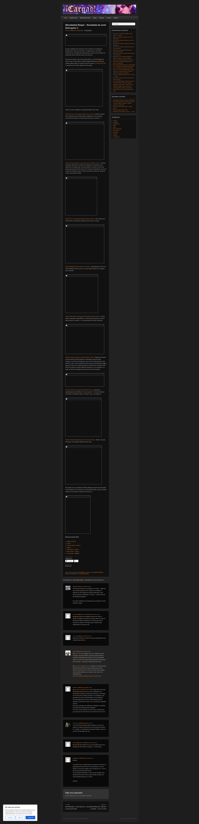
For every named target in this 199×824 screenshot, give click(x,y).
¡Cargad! (115, 120)
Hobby (114, 125)
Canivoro (75, 687)
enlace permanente (84, 573)
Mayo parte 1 (70, 551)
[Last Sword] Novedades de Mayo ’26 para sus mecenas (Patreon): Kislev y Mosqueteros (123, 86)
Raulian (74, 586)
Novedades (81, 572)
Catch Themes (133, 818)
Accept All (30, 817)
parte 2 (78, 545)
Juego (114, 127)
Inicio (65, 18)
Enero (69, 543)
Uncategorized (116, 137)
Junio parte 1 (70, 553)
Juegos (95, 18)
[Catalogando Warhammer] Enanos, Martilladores (124, 100)
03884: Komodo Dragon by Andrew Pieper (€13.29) (79, 357)
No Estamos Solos (117, 128)
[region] (20, 813)
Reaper (67, 573)
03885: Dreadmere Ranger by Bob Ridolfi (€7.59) (79, 390)
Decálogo (101, 18)
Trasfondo (115, 135)
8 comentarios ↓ (88, 30)
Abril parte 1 (70, 549)
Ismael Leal (115, 61)
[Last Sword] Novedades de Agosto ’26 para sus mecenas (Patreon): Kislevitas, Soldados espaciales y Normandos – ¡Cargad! (124, 82)
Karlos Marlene (116, 89)
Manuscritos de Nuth (85, 18)
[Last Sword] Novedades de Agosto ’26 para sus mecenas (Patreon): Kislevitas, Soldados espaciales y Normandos (123, 58)
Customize (10, 817)
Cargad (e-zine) (73, 18)
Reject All (20, 817)
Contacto (109, 18)
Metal (96, 572)
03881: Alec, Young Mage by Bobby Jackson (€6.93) (79, 219)
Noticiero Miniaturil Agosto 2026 (120, 110)
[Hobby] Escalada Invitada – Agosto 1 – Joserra (124, 111)
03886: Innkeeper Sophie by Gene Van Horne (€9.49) (80, 440)
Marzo (69, 547)
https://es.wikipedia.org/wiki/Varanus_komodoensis (87, 676)
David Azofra (80, 30)
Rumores (115, 133)
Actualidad (115, 122)
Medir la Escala (71, 541)
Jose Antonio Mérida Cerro (79, 614)
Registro (116, 18)
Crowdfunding (116, 124)
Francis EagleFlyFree (77, 742)
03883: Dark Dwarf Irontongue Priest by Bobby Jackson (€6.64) (82, 316)
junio (94, 572)
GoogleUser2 (76, 758)
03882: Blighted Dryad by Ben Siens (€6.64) (77, 266)
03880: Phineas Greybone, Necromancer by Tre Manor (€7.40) (82, 163)
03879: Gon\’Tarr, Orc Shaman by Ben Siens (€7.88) (79, 114)
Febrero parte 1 (71, 545)
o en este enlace (99, 63)
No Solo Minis (116, 130)
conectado (77, 795)
